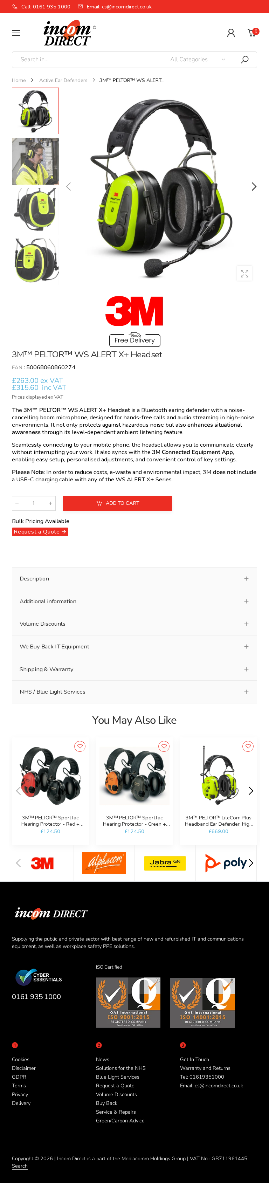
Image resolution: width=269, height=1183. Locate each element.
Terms (19, 1085)
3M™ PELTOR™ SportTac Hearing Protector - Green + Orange (134, 824)
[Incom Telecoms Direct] (43, 863)
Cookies (20, 1059)
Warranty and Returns (205, 1068)
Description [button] (34, 579)
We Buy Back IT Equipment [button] (54, 646)
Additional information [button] (48, 601)
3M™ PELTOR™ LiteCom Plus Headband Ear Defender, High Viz (218, 824)
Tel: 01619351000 (202, 1076)
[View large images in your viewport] (244, 273)
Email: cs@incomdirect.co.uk (211, 1085)
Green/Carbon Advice (120, 1120)
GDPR (19, 1076)
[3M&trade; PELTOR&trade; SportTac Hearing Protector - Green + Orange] (134, 776)
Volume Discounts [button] (42, 624)
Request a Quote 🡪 (40, 532)
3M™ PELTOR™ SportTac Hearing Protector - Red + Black (50, 824)
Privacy (20, 1094)
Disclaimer (24, 1068)
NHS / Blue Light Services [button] (52, 692)
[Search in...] (245, 59)
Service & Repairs (116, 1111)
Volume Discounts (116, 1094)
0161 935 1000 (36, 997)
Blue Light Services (117, 1076)
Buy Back (106, 1103)
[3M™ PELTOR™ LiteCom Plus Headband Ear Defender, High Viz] (218, 776)
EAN (17, 367)
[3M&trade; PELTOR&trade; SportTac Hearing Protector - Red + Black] (50, 776)
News (102, 1059)
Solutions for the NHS (121, 1068)
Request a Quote (115, 1085)
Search (20, 1165)
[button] (254, 186)
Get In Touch (194, 1059)
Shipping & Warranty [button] (47, 669)
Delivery (21, 1103)
